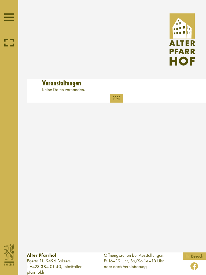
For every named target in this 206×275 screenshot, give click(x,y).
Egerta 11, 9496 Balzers (49, 261)
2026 (116, 98)
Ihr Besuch (194, 256)
